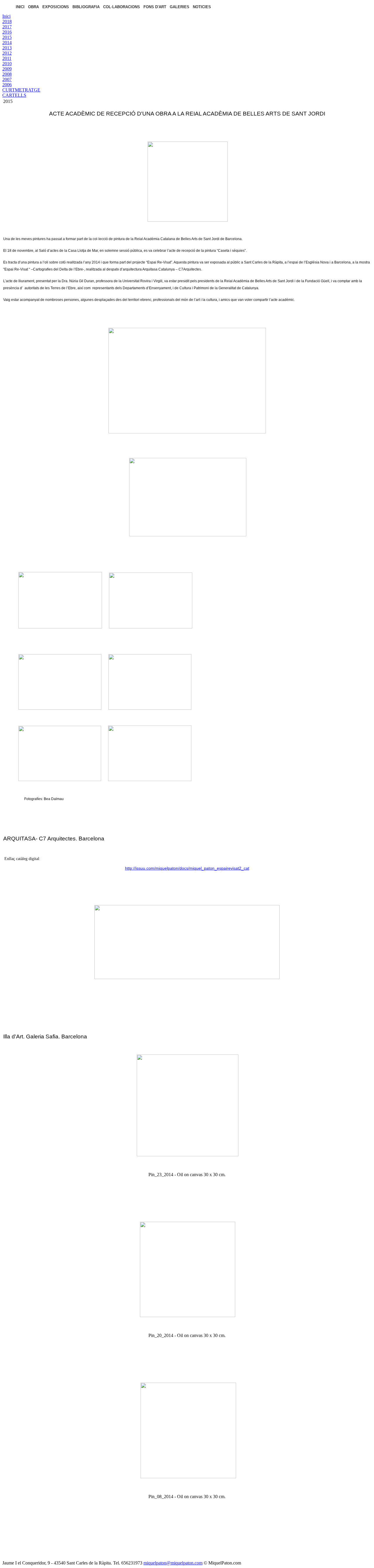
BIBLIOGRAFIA (86, 7)
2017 (7, 26)
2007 (7, 79)
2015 (7, 37)
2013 (7, 47)
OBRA (33, 7)
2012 (7, 53)
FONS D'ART (154, 7)
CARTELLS (14, 95)
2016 (7, 32)
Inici (6, 16)
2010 (7, 63)
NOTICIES (202, 7)
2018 (7, 21)
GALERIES (179, 7)
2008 (7, 74)
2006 (7, 84)
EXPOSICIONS (55, 7)
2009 (7, 68)
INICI (20, 7)
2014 (7, 42)
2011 (6, 58)
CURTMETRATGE (21, 89)
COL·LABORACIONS (121, 7)
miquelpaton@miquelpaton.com (172, 1562)
